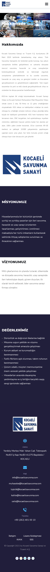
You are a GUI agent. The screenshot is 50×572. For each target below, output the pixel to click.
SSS (31, 539)
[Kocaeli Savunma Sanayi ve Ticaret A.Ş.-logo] (25, 424)
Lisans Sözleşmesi (32, 536)
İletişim (12, 536)
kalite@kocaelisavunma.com (25, 495)
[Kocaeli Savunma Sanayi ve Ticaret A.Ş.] (6, 3)
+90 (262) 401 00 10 (25, 519)
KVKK (19, 539)
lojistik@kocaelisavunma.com (25, 489)
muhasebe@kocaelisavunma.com (25, 483)
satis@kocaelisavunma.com (25, 501)
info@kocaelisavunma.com (25, 477)
